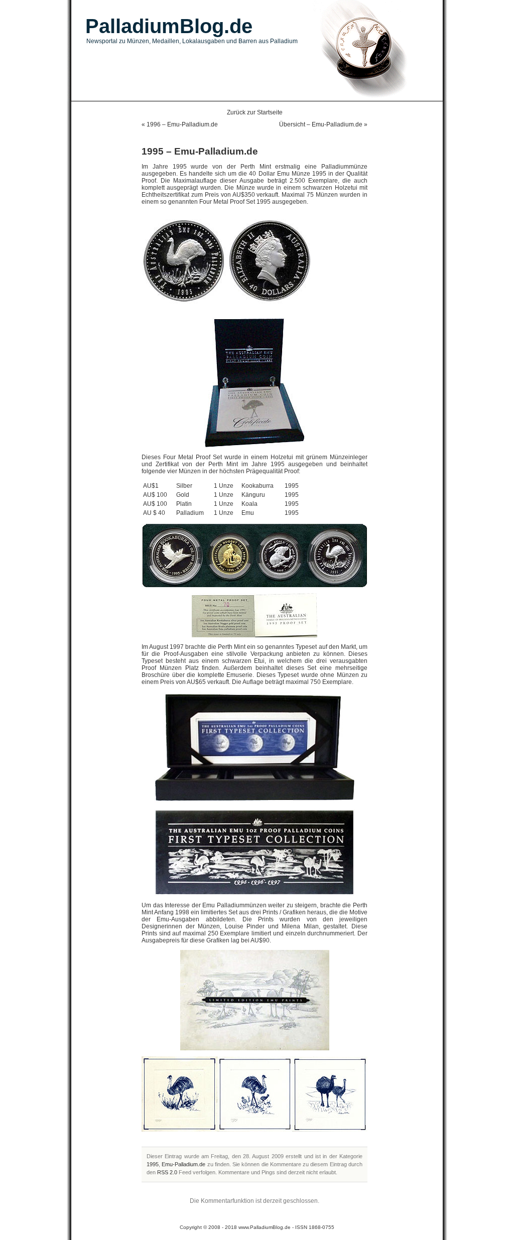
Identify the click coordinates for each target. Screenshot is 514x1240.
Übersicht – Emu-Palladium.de (320, 124)
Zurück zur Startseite (255, 112)
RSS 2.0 (167, 1172)
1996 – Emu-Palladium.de (182, 124)
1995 (153, 1164)
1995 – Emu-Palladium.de (200, 151)
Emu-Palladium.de (183, 1164)
